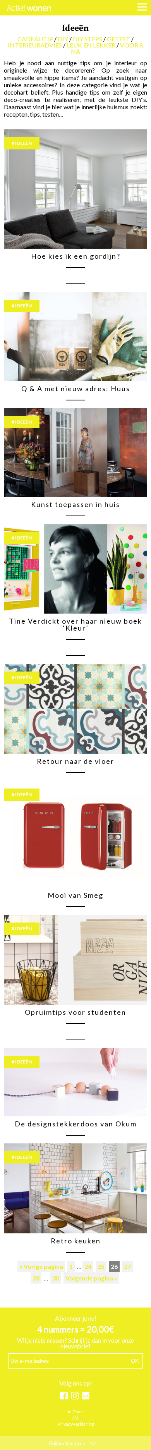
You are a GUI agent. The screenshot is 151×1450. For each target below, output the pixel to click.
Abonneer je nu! (75, 1318)
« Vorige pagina (41, 1266)
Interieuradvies (35, 45)
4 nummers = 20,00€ (75, 1329)
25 (101, 1266)
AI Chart (75, 1411)
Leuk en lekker (91, 45)
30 (55, 1278)
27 (127, 1266)
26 (114, 1266)
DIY (63, 38)
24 (87, 1266)
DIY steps (87, 38)
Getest (118, 38)
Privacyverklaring (76, 1424)
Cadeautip (35, 38)
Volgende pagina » (91, 1278)
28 (36, 1278)
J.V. (75, 1418)
